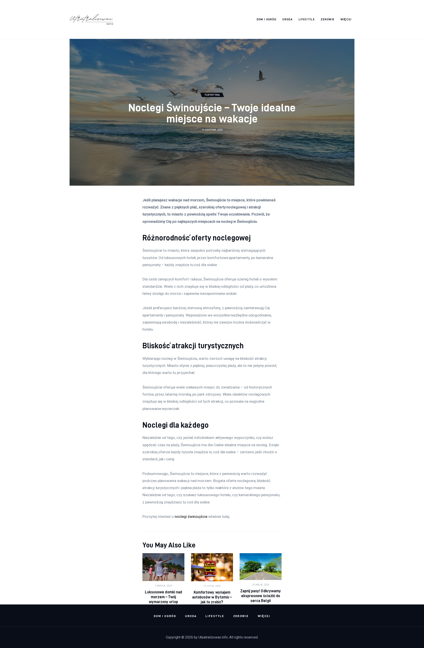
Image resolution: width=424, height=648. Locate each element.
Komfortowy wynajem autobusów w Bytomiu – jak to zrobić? (212, 597)
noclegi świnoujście (191, 516)
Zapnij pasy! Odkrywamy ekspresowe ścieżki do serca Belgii (260, 596)
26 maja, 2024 (260, 584)
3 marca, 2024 (163, 585)
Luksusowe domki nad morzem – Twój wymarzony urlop (163, 597)
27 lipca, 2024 (212, 586)
